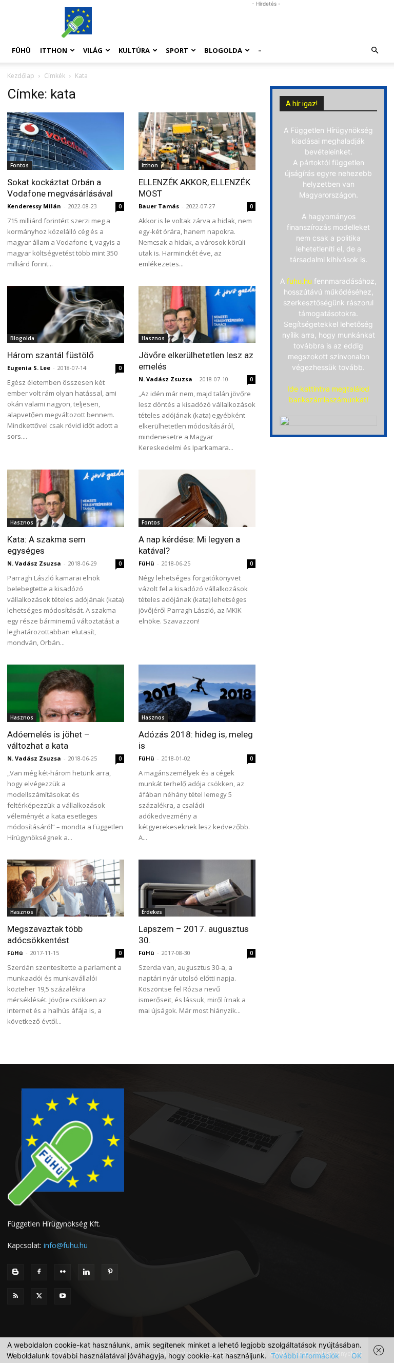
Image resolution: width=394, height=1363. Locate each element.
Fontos (19, 165)
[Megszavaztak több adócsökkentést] (65, 888)
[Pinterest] (110, 1272)
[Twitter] (39, 1296)
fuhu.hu (299, 281)
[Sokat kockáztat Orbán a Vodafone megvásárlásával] (65, 141)
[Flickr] (62, 1272)
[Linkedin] (86, 1272)
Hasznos (153, 338)
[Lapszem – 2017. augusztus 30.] (197, 888)
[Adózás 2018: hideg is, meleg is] (197, 693)
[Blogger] (15, 1272)
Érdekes (152, 912)
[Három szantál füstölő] (65, 314)
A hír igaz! (302, 104)
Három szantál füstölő (50, 355)
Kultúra (134, 50)
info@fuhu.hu (66, 1245)
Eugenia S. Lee (28, 368)
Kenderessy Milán (34, 206)
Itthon (53, 50)
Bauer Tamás (159, 206)
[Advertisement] (266, 22)
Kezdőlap (20, 75)
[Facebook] (39, 1272)
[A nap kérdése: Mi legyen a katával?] (197, 498)
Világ (93, 50)
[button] (374, 50)
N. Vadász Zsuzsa (165, 379)
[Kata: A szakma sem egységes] (65, 498)
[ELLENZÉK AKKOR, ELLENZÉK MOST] (197, 141)
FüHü (21, 50)
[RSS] (15, 1296)
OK (356, 1355)
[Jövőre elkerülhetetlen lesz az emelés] (197, 314)
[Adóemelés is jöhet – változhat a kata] (65, 693)
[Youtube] (62, 1296)
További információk (305, 1355)
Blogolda (223, 50)
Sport (177, 50)
